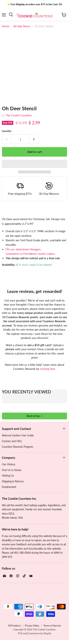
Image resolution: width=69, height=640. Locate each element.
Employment (9, 486)
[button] (34, 164)
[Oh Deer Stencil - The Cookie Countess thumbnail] (8, 108)
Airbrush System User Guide (18, 435)
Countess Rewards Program (17, 446)
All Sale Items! (21, 26)
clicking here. (48, 368)
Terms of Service (52, 625)
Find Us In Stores (11, 470)
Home (5, 26)
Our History (8, 464)
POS (20, 633)
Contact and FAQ (12, 441)
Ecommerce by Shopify (39, 633)
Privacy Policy (32, 625)
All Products (14, 625)
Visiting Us (8, 475)
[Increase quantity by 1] (34, 139)
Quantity (6, 131)
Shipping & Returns (13, 481)
